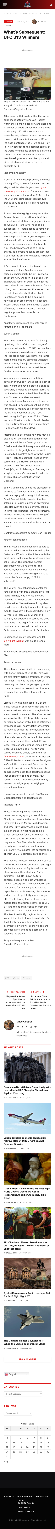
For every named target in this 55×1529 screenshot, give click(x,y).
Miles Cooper (24, 1021)
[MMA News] (27, 4)
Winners (27, 978)
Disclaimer (24, 1507)
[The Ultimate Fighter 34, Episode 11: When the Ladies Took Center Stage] (27, 1321)
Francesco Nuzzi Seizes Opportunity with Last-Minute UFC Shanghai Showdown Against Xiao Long (27, 1090)
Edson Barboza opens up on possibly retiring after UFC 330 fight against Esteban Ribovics (25, 1141)
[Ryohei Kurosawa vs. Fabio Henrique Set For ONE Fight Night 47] (27, 1273)
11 (14, 1442)
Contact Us (41, 1496)
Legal (21, 1500)
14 (34, 1442)
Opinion (8, 22)
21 (34, 1447)
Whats (16, 978)
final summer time (13, 756)
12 (21, 1442)
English (12, 1374)
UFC (7, 978)
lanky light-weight (14, 640)
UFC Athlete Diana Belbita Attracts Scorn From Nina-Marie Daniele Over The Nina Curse (40, 1002)
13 (27, 1442)
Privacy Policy (26, 1511)
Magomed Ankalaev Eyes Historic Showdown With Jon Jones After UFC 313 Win (15, 1002)
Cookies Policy (26, 1503)
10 (7, 1442)
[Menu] (5, 4)
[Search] (50, 4)
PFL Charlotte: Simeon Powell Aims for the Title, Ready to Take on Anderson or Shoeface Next (26, 1245)
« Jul (6, 1461)
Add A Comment (27, 1359)
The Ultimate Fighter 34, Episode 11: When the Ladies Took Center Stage (24, 1342)
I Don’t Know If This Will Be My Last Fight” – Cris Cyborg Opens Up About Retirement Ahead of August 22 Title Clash (27, 1193)
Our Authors (24, 1496)
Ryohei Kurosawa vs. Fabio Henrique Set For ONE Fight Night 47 (27, 1295)
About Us (9, 1496)
